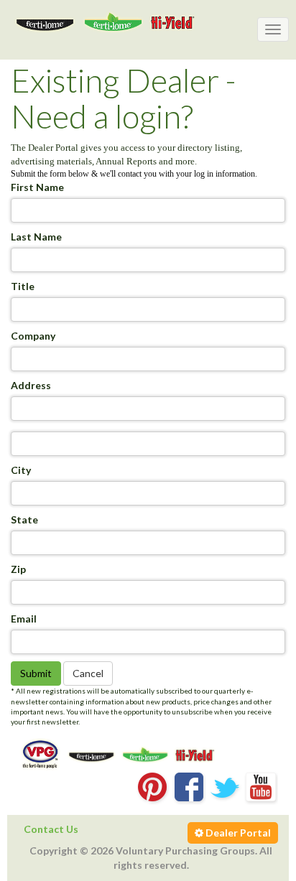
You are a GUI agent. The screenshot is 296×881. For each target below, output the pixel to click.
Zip (18, 569)
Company (33, 336)
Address (31, 385)
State (24, 519)
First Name (37, 187)
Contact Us (51, 829)
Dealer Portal (237, 832)
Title (22, 286)
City (21, 470)
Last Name (36, 236)
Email (24, 618)
